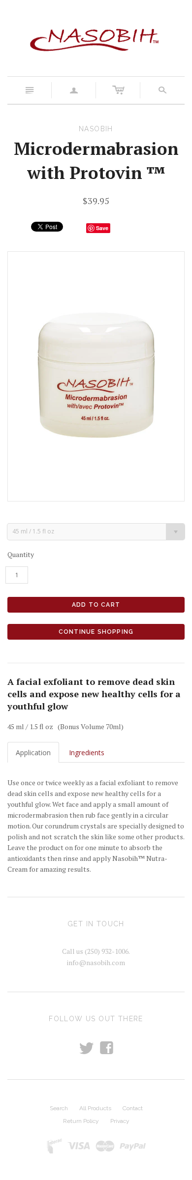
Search (59, 1108)
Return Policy (81, 1121)
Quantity (20, 554)
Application (33, 752)
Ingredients (86, 752)
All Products (95, 1108)
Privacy (119, 1121)
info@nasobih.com (96, 962)
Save (102, 228)
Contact (133, 1108)
